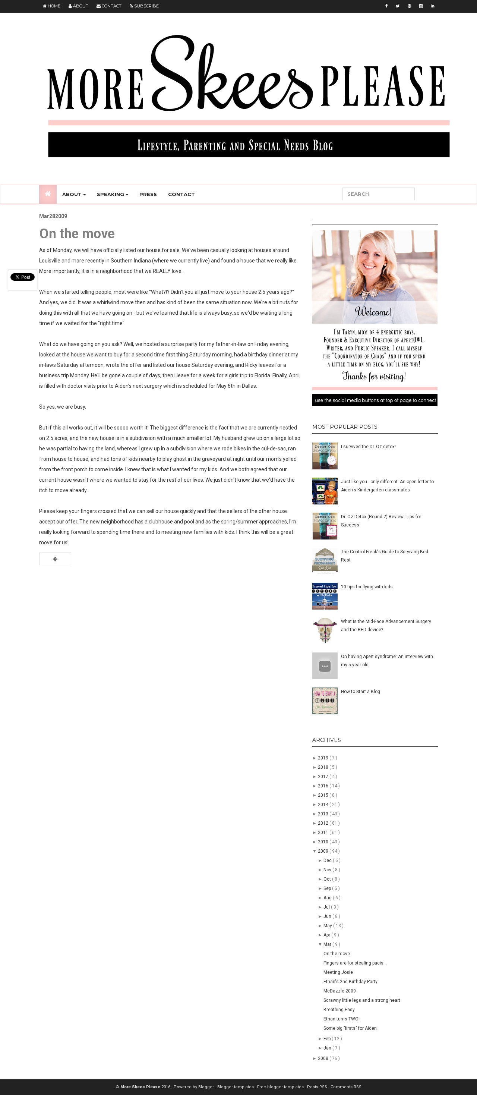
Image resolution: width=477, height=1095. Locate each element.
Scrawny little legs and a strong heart (361, 1000)
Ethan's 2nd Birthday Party (350, 981)
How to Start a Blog (360, 691)
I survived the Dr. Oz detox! (368, 446)
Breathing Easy (339, 1009)
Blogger (206, 1087)
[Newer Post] (55, 559)
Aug (328, 897)
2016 (323, 786)
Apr (327, 935)
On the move (336, 953)
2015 (323, 795)
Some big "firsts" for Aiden (350, 1028)
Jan (327, 1048)
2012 (323, 823)
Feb (327, 1038)
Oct (327, 879)
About (80, 6)
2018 (323, 767)
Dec (328, 860)
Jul (327, 907)
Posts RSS (317, 1087)
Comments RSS (346, 1087)
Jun (327, 916)
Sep (327, 888)
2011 (323, 832)
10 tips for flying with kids (367, 586)
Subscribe (146, 6)
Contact (111, 6)
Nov (327, 869)
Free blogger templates (281, 1087)
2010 (323, 841)
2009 (323, 851)
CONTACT (181, 194)
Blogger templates (236, 1087)
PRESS (148, 194)
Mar (327, 944)
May (328, 925)
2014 (323, 804)
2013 (323, 813)
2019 (323, 758)
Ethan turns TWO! (341, 1019)
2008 (323, 1058)
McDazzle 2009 (339, 991)
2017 (323, 776)
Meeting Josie (338, 972)
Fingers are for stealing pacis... (355, 963)
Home (53, 6)
